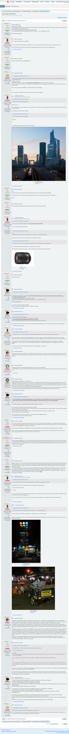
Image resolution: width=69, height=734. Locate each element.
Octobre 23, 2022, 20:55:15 (18, 274)
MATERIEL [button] (47, 1)
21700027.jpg (38, 181)
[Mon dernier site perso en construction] (8, 298)
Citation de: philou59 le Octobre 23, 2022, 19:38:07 (20, 99)
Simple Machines (12, 731)
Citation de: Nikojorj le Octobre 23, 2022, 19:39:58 (20, 113)
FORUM (52, 1)
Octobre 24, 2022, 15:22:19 (19, 438)
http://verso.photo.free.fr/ (17, 49)
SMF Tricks (8, 729)
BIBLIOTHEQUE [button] (35, 1)
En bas (3, 20)
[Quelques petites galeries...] (8, 82)
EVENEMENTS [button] (19, 1)
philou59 (6, 23)
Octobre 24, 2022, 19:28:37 (20, 505)
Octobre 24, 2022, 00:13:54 (19, 351)
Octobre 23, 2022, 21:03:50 (18, 289)
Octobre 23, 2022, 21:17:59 (19, 311)
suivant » (65, 17)
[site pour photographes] (8, 359)
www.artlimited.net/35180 (19, 308)
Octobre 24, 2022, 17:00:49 (19, 460)
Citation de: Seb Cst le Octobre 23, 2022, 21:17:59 (20, 331)
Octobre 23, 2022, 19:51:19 (18, 189)
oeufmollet (6, 377)
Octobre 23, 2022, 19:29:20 (16, 24)
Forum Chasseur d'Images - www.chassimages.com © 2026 (57, 731)
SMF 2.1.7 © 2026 (5, 731)
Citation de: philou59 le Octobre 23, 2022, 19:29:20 (20, 75)
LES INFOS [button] (12, 1)
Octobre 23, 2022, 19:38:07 (18, 58)
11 (23, 20)
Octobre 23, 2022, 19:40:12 (19, 95)
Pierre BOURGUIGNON (6, 437)
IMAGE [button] (42, 1)
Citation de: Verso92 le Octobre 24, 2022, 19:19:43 (20, 645)
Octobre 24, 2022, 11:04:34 (19, 393)
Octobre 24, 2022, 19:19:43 (19, 476)
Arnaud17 (6, 364)
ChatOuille (6, 350)
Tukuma (6, 459)
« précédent (59, 17)
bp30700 (6, 202)
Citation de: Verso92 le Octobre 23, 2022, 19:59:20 (20, 314)
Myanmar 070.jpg (34, 610)
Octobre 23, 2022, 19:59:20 (19, 217)
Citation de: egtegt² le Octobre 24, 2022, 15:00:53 (20, 479)
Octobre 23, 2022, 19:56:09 (18, 203)
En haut (67, 732)
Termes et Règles (61, 732)
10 (21, 20)
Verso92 (7, 37)
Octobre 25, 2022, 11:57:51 (19, 677)
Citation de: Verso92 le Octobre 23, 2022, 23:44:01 (20, 396)
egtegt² (6, 419)
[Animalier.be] (8, 451)
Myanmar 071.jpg (26, 563)
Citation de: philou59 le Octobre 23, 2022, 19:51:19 (20, 230)
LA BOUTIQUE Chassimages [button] (62, 1)
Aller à (48, 723)
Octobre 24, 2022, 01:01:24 (19, 365)
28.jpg (21, 266)
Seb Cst (6, 288)
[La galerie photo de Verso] (8, 50)
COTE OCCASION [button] (27, 1)
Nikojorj (6, 71)
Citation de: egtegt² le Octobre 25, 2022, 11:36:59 (20, 707)
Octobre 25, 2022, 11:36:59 (19, 642)
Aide (57, 732)
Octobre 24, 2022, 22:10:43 (19, 618)
